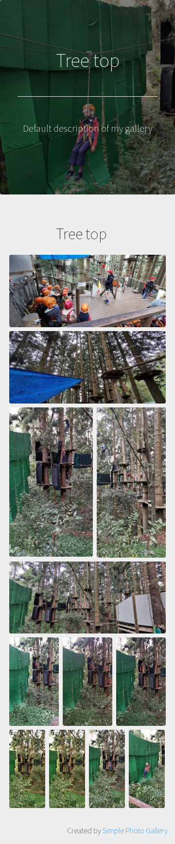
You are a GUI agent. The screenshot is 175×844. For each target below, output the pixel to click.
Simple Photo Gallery (135, 830)
